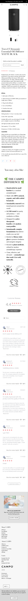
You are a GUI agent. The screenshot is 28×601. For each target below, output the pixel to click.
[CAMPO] (14, 4)
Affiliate (3, 552)
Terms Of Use (5, 576)
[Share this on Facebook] (6, 160)
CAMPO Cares (5, 545)
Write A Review (14, 310)
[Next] (18, 35)
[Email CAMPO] (4, 570)
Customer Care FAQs (6, 549)
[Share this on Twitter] (2, 160)
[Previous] (10, 35)
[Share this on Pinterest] (10, 160)
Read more (6, 348)
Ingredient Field (5, 560)
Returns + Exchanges (6, 578)
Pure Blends (4, 531)
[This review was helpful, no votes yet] (20, 384)
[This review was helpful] (20, 355)
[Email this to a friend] (14, 160)
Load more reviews (14, 484)
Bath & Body (4, 536)
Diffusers (4, 530)
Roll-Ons (3, 533)
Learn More (14, 518)
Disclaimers (4, 573)
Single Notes (4, 534)
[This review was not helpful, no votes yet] (23, 355)
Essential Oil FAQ (6, 563)
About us (4, 544)
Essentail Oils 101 (6, 558)
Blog (3, 561)
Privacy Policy (5, 575)
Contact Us (4, 547)
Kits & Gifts (4, 538)
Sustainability (5, 550)
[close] (26, 1)
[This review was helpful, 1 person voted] (20, 420)
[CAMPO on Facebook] (2, 570)
